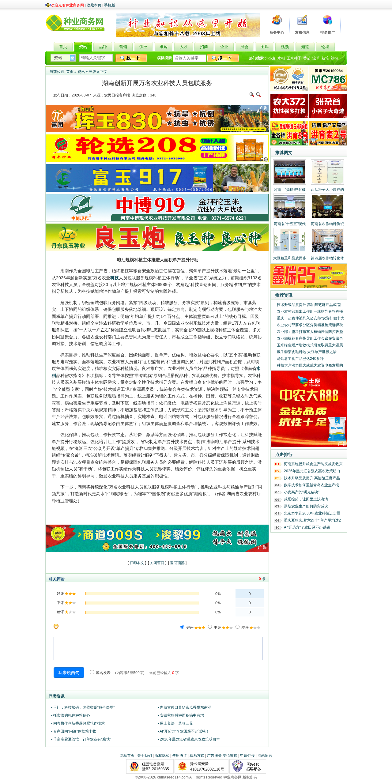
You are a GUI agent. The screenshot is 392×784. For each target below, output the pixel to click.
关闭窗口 (157, 563)
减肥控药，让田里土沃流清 (306, 499)
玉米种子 (294, 58)
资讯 (81, 72)
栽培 (325, 58)
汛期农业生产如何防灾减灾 (306, 506)
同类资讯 (57, 696)
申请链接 (247, 755)
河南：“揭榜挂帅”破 (290, 189)
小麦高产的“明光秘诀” (301, 492)
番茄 (307, 58)
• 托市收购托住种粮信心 (70, 715)
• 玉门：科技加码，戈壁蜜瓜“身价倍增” (83, 707)
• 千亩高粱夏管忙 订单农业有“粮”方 (81, 739)
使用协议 (179, 755)
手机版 (109, 5)
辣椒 (334, 58)
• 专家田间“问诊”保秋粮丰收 (73, 731)
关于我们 (144, 755)
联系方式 (197, 755)
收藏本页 (94, 5)
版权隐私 (162, 755)
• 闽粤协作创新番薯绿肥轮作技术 (78, 723)
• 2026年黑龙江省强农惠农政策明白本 (189, 739)
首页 (70, 72)
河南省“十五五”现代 (290, 224)
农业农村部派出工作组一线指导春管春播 (310, 311)
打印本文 (137, 563)
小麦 (272, 58)
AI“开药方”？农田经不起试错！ (309, 527)
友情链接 (230, 755)
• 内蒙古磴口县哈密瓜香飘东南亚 (184, 707)
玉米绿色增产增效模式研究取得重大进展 (310, 345)
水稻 (281, 58)
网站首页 (127, 755)
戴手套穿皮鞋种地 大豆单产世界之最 (307, 352)
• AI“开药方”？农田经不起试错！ (183, 731)
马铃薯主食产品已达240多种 (300, 358)
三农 (92, 72)
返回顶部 (177, 563)
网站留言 (265, 755)
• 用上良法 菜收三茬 (175, 723)
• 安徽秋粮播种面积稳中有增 (181, 715)
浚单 (316, 58)
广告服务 (214, 755)
